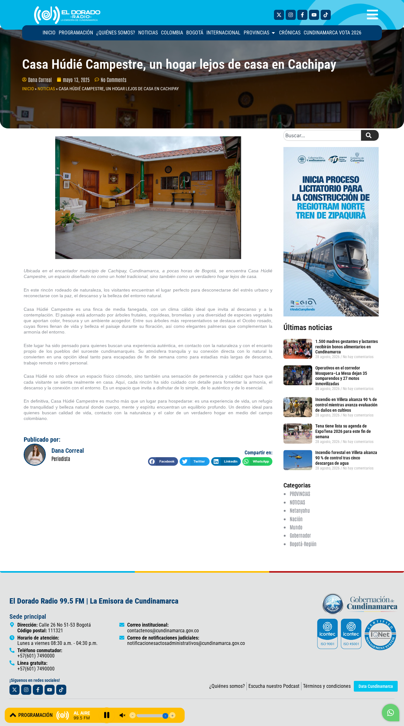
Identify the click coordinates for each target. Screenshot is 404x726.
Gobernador (300, 535)
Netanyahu (300, 510)
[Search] (370, 135)
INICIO (28, 88)
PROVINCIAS (300, 493)
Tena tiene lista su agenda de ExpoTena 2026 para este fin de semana (343, 431)
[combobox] (322, 135)
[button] (163, 461)
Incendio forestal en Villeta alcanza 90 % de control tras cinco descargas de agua (346, 458)
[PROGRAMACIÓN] (13, 715)
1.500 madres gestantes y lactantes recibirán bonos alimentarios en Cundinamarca (346, 347)
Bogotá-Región (303, 543)
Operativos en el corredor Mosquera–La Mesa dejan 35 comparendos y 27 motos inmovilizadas (341, 375)
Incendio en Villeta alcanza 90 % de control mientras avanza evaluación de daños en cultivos (346, 405)
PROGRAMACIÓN (35, 715)
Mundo (296, 527)
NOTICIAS (46, 88)
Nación (296, 519)
